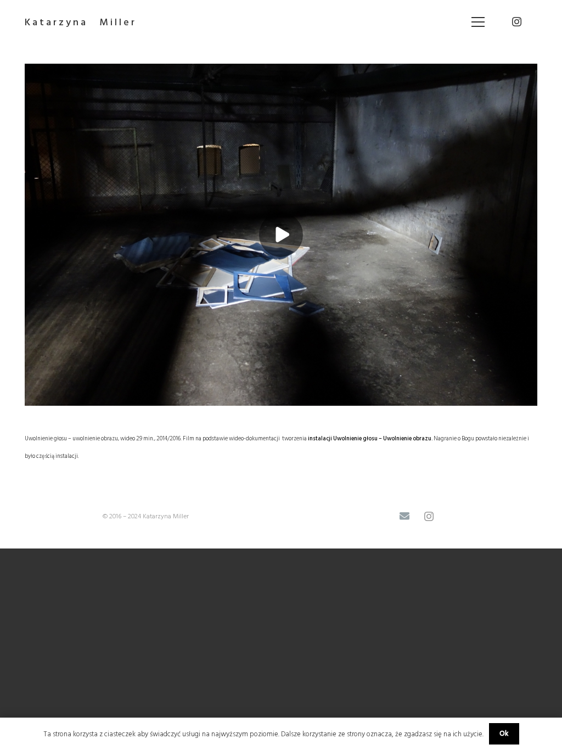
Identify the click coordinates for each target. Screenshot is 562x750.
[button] (478, 22)
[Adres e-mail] (404, 516)
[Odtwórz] (281, 235)
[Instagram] (516, 22)
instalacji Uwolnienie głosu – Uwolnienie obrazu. (370, 438)
